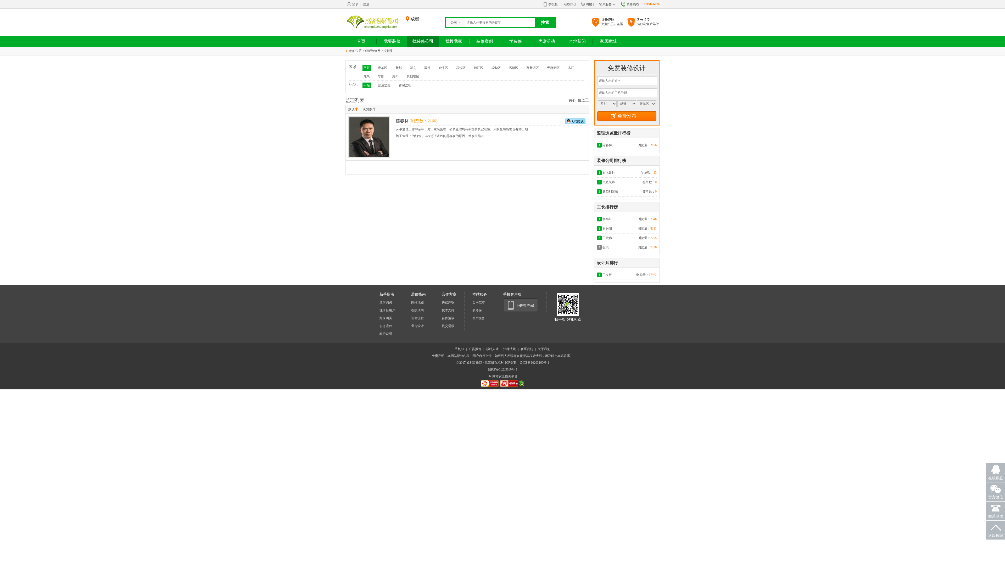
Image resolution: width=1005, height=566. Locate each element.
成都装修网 (373, 51)
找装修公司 (422, 41)
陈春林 (402, 121)
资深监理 (405, 85)
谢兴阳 (607, 228)
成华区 (496, 68)
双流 (427, 68)
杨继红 (607, 219)
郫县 (413, 68)
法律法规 (509, 349)
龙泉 (367, 76)
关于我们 (544, 349)
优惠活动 (546, 41)
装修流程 (417, 318)
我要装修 (392, 41)
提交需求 (448, 326)
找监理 (388, 51)
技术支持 (448, 310)
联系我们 (527, 349)
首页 (361, 41)
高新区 (513, 68)
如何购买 (385, 302)
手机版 (553, 4)
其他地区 (413, 76)
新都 (398, 68)
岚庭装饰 (608, 182)
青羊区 (382, 68)
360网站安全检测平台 (502, 376)
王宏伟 (607, 238)
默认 (351, 109)
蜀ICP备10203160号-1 (502, 369)
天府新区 (553, 68)
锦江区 (478, 68)
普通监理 (384, 85)
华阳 (381, 76)
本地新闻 (577, 41)
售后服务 (478, 318)
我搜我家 (453, 41)
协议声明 (448, 302)
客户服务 (605, 4)
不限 (367, 68)
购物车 (590, 4)
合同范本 (478, 302)
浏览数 (367, 109)
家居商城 (608, 41)
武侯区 (461, 68)
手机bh (459, 349)
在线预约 (417, 310)
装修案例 (484, 41)
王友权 (607, 275)
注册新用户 (387, 310)
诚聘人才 (492, 349)
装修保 (477, 310)
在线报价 (570, 4)
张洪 (605, 247)
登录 (355, 4)
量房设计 (417, 326)
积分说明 (385, 334)
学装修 (515, 41)
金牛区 (443, 68)
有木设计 (608, 173)
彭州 (395, 76)
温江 (571, 68)
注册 (366, 4)
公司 (454, 22)
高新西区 (532, 68)
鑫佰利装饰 (610, 191)
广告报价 (475, 349)
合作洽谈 (448, 318)
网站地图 (417, 302)
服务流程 (385, 326)
